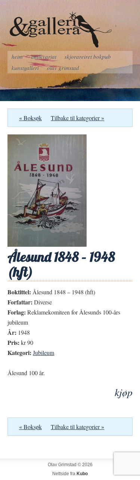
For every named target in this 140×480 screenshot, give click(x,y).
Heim (17, 56)
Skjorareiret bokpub (88, 56)
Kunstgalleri (25, 68)
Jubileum (43, 352)
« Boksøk (30, 118)
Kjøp (124, 392)
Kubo (82, 473)
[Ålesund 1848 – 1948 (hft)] (47, 244)
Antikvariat (43, 56)
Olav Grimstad (63, 68)
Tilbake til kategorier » (77, 118)
